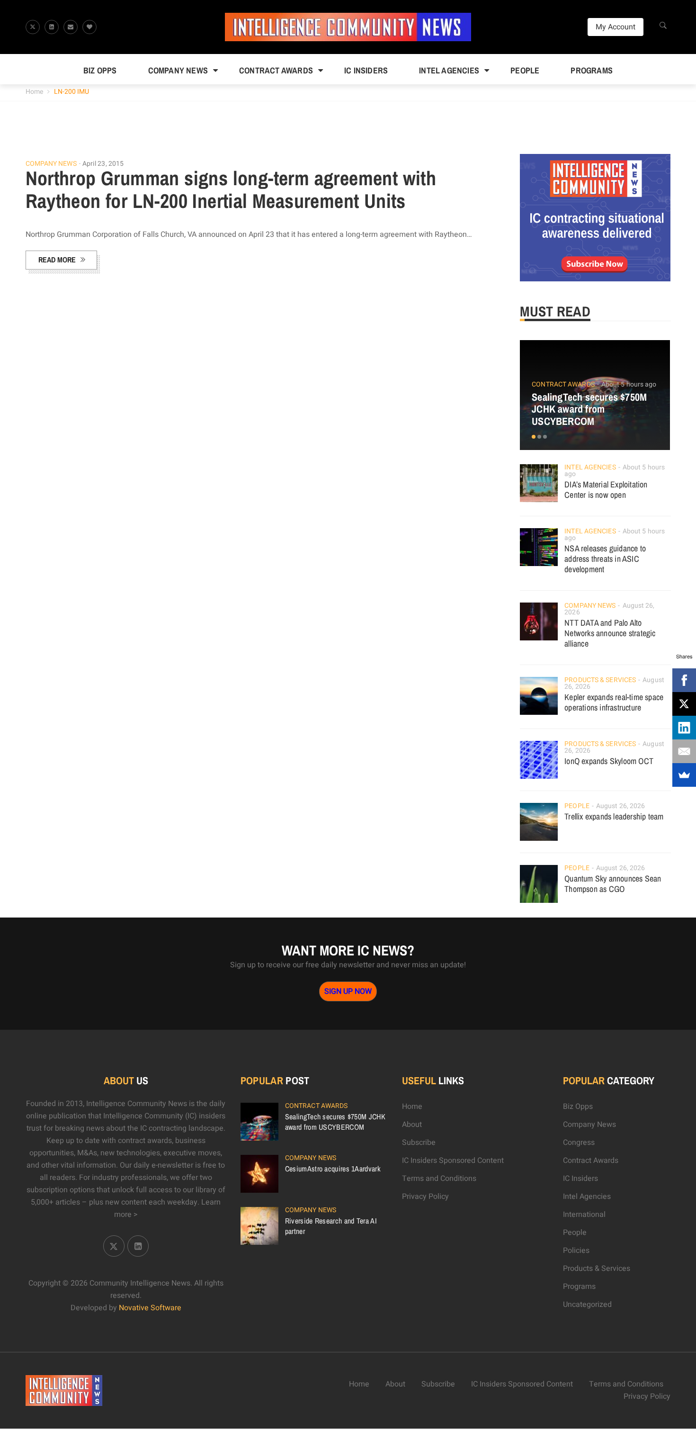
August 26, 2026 (620, 806)
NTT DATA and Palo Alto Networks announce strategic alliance (609, 633)
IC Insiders (366, 70)
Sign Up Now (348, 991)
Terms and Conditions (439, 1178)
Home (34, 92)
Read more (57, 259)
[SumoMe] (684, 775)
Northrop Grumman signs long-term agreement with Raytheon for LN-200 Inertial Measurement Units (231, 189)
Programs (592, 70)
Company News (178, 70)
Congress (579, 1142)
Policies (576, 1250)
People (524, 70)
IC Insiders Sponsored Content (453, 1160)
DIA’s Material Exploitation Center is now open (605, 489)
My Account (615, 27)
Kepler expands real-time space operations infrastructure (613, 702)
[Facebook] (684, 680)
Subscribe (419, 1142)
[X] (684, 704)
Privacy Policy (425, 1196)
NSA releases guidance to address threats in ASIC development (605, 558)
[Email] (684, 751)
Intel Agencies (449, 70)
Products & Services (600, 680)
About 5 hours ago (629, 384)
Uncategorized (587, 1304)
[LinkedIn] (684, 727)
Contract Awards (276, 70)
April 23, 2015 (103, 164)
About (412, 1124)
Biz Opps (100, 70)
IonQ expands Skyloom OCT (608, 761)
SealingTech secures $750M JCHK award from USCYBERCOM (589, 409)
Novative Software (150, 1308)
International (584, 1214)
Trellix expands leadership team (613, 816)
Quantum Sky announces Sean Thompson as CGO (612, 884)
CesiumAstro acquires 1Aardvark (333, 1168)
